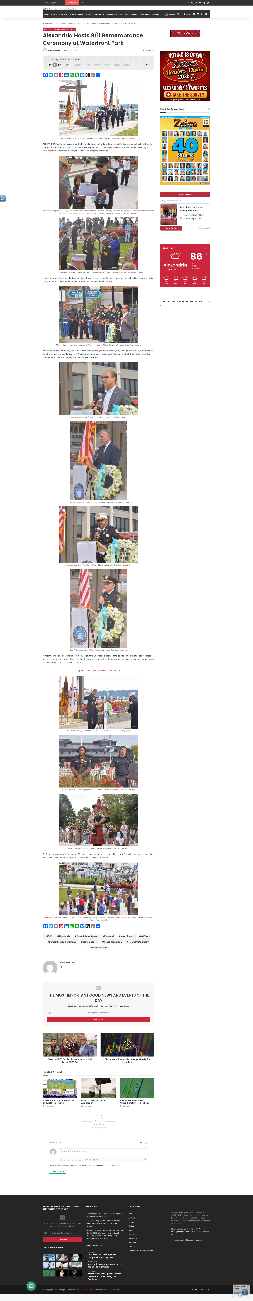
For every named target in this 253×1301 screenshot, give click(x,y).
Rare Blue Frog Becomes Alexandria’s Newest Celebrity (134, 1101)
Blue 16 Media (111, 1290)
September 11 (89, 942)
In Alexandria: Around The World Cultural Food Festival (102, 3)
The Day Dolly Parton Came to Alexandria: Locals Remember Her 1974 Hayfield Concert (105, 1223)
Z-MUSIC (132, 1246)
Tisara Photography (128, 138)
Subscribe (111, 14)
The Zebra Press (86, 1290)
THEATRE (89, 14)
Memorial (109, 936)
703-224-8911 (194, 1229)
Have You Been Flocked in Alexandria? (93, 1101)
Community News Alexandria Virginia (66, 23)
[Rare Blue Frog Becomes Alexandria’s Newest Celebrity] (137, 1088)
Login (145, 1142)
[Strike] (72, 1159)
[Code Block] (87, 1159)
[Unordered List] (80, 1159)
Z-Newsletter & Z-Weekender (140, 1250)
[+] (97, 1160)
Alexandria (64, 936)
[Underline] (68, 1159)
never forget (126, 936)
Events (62, 14)
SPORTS (73, 14)
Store (130, 1230)
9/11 (50, 936)
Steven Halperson (112, 942)
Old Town (145, 936)
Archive (156, 14)
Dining (80, 14)
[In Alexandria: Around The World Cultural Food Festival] (60, 1088)
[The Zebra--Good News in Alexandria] (59, 8)
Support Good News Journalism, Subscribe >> (98, 670)
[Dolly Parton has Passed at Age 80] (62, 1273)
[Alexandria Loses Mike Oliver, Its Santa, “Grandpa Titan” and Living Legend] (75, 1257)
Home (46, 14)
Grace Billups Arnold (87, 936)
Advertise (124, 14)
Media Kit (132, 1242)
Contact (98, 14)
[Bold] (61, 1159)
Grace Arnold (53, 50)
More (134, 14)
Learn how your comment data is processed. (100, 1165)
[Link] (91, 1159)
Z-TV (53, 14)
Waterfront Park (50, 150)
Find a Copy (185, 33)
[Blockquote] (83, 1159)
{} (94, 1160)
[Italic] (65, 1159)
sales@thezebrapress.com (182, 1232)
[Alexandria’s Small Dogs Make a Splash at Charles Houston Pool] (49, 1257)
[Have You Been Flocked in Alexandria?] (98, 1088)
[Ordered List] (76, 1159)
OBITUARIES (145, 14)
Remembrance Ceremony (62, 942)
